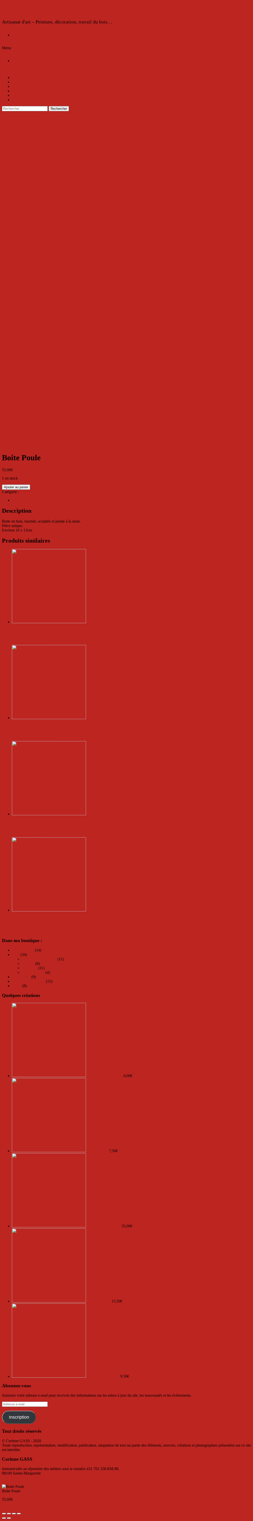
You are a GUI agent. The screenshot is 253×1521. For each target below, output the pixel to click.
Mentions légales (15, 1482)
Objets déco (21, 977)
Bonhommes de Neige (39, 959)
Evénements (21, 95)
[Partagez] (9, 1513)
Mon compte (12, 43)
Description (21, 500)
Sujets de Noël (33, 972)
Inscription (19, 1417)
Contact (18, 100)
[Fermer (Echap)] (4, 1513)
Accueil (18, 77)
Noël (16, 954)
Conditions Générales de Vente (26, 1478)
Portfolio (18, 86)
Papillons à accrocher (28, 981)
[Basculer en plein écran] (14, 1513)
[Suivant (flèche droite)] (9, 1518)
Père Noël (29, 968)
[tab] (131, 500)
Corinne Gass (50, 10)
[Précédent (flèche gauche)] (4, 1518)
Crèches (28, 963)
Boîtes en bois (31, 492)
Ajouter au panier (16, 487)
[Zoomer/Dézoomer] (19, 1513)
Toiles (16, 986)
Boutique (19, 91)
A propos (19, 82)
